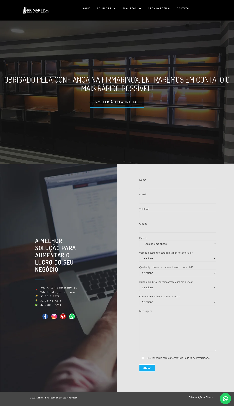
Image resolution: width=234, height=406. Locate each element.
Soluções (104, 8)
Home (86, 8)
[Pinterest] (63, 316)
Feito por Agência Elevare (201, 397)
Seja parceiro (159, 8)
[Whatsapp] (72, 316)
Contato (183, 8)
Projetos (130, 8)
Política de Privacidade (197, 357)
